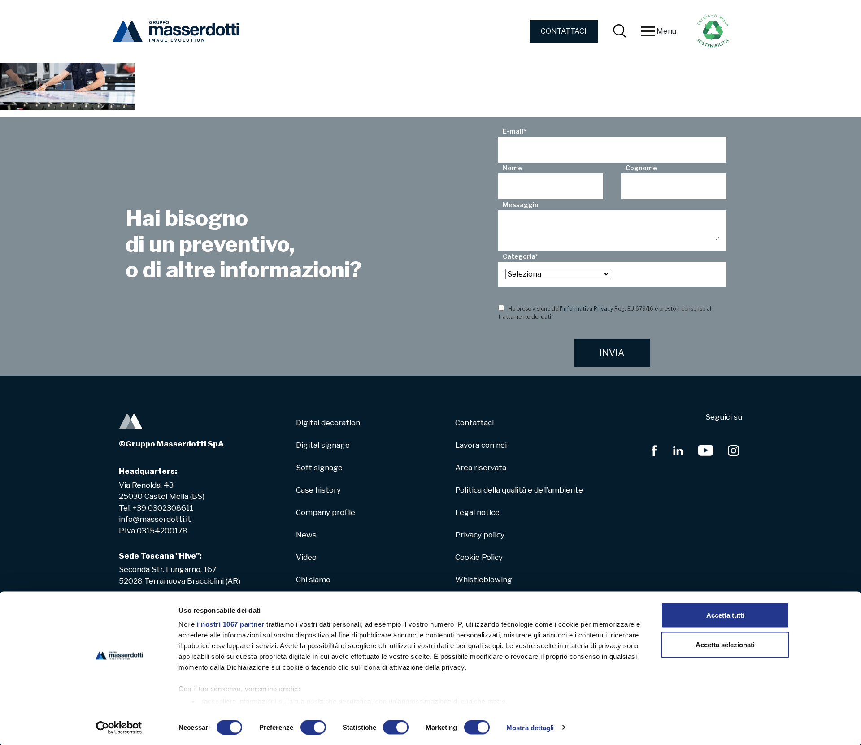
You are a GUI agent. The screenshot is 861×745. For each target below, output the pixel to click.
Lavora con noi (481, 445)
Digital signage (323, 445)
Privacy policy (479, 534)
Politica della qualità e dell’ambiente (519, 489)
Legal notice (477, 512)
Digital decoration (328, 422)
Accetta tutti (725, 615)
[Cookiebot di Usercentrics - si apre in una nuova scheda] (119, 727)
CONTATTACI (564, 31)
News (306, 534)
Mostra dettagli (530, 727)
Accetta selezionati (725, 644)
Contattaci (474, 422)
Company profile (325, 512)
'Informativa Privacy (587, 308)
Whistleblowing (483, 579)
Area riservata (480, 467)
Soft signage (319, 467)
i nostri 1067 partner (231, 624)
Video (306, 557)
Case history (318, 489)
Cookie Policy (479, 557)
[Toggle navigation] (648, 31)
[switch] (313, 727)
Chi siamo (313, 579)
